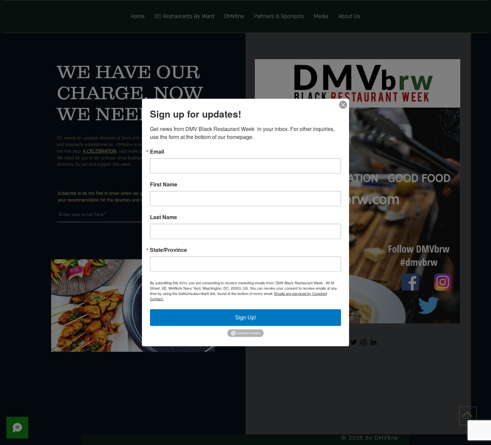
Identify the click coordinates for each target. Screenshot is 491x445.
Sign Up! (245, 317)
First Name (163, 184)
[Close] (343, 105)
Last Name (163, 217)
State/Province (168, 250)
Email (157, 151)
